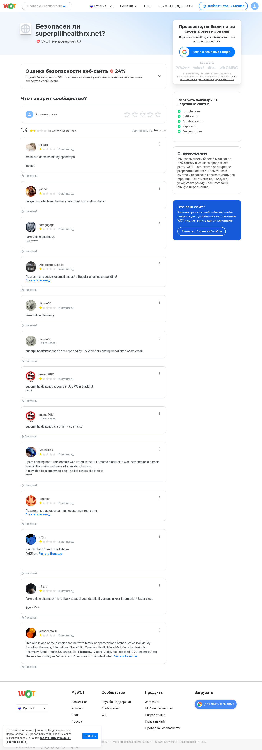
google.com (191, 111)
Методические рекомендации (132, 741)
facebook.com (193, 121)
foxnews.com (192, 131)
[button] (129, 6)
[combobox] (47, 6)
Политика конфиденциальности (216, 79)
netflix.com (190, 116)
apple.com (190, 126)
